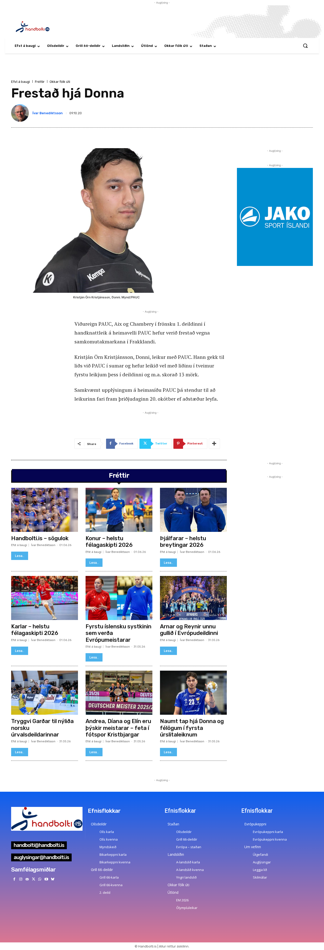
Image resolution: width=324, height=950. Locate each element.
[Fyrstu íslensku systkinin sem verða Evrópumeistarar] (119, 598)
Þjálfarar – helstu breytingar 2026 (183, 541)
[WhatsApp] (40, 879)
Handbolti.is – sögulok (40, 538)
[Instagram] (20, 879)
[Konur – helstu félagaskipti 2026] (119, 510)
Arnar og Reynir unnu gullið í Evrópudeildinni (189, 629)
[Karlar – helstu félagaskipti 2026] (44, 598)
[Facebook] (14, 879)
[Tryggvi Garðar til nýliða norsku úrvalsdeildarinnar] (44, 693)
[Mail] (27, 879)
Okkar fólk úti (60, 81)
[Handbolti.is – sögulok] (44, 510)
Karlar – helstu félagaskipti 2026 (34, 629)
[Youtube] (46, 879)
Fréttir (40, 81)
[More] (214, 444)
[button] (305, 45)
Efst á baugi (20, 81)
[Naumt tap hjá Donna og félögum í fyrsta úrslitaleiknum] (193, 693)
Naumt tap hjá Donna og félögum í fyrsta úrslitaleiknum (192, 728)
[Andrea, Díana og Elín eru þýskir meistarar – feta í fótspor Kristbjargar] (119, 693)
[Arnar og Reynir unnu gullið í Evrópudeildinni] (193, 598)
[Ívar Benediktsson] (21, 113)
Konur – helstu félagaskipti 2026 (109, 541)
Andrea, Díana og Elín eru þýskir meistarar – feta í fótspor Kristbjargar (118, 728)
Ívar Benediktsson (47, 113)
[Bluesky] (52, 879)
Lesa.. (19, 556)
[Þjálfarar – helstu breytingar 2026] (193, 510)
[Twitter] (33, 879)
